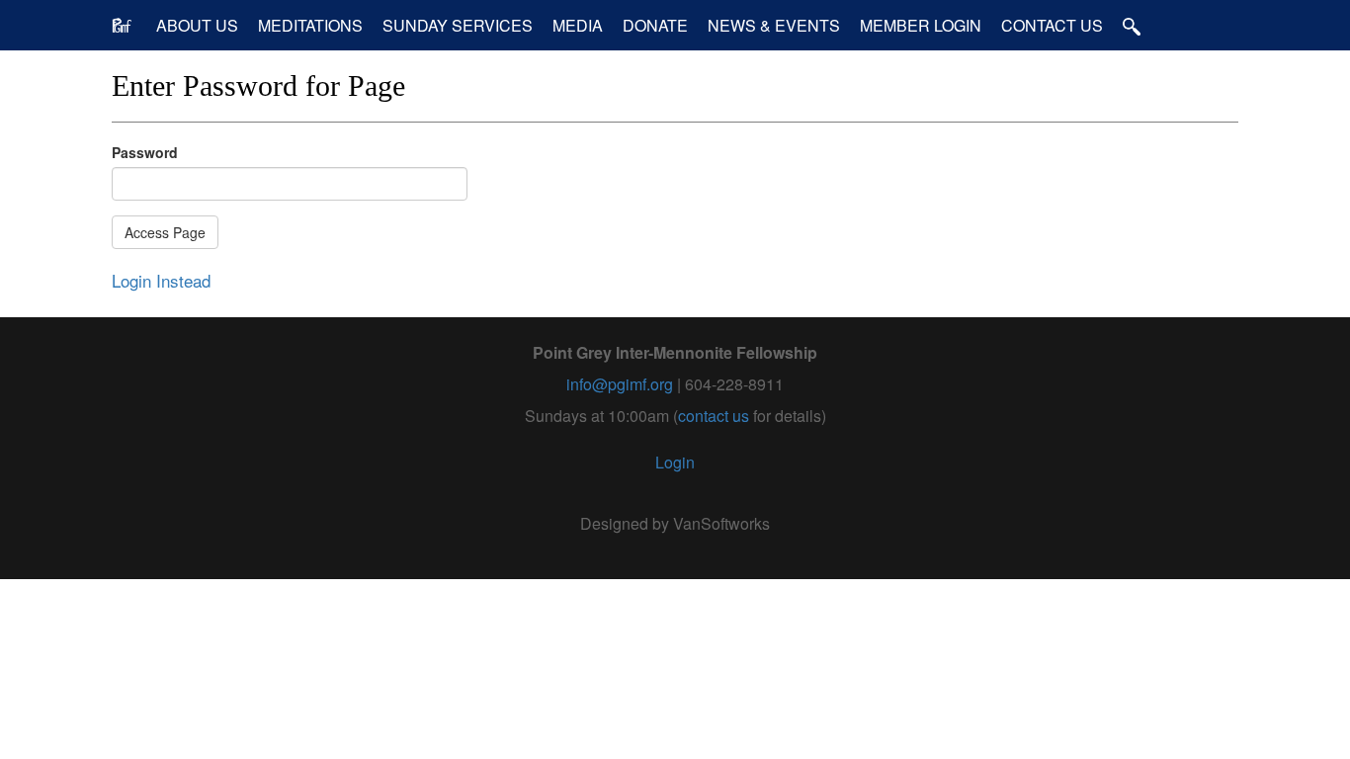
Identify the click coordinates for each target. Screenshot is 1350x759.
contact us (713, 415)
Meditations (310, 25)
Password (145, 152)
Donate (655, 25)
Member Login (920, 25)
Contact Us (1052, 25)
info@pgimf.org (619, 384)
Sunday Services (457, 25)
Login (675, 462)
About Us (197, 25)
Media (577, 25)
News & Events (774, 25)
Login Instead (161, 280)
